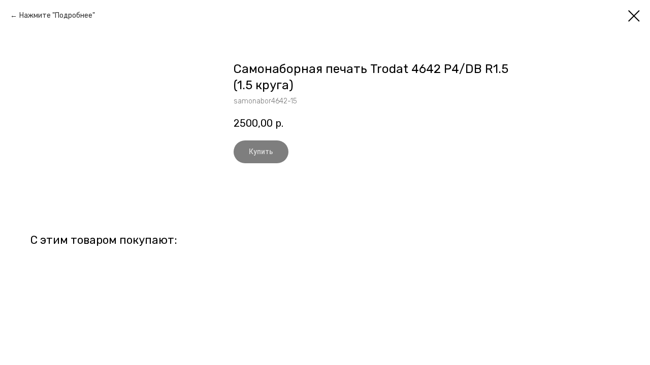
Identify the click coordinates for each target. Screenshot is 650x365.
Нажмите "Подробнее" (57, 15)
